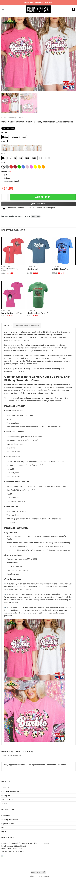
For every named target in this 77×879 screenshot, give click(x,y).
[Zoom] (4, 89)
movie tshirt (36, 216)
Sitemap (4, 803)
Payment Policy (7, 824)
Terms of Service (8, 799)
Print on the (6, 171)
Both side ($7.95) (12, 181)
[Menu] (2, 9)
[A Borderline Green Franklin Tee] (38, 295)
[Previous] (5, 54)
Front (8, 175)
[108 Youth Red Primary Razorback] (13, 251)
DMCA (3, 828)
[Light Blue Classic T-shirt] (63, 251)
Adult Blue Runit (32, 269)
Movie (20, 118)
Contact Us (5, 816)
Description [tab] (7, 325)
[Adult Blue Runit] (38, 251)
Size (3, 153)
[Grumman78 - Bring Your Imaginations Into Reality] (38, 9)
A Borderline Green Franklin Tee (38, 313)
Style (4, 141)
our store (21, 369)
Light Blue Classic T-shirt (61, 269)
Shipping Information (9, 820)
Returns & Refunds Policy (11, 792)
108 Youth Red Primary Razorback (9, 270)
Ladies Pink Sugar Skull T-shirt (12, 313)
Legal (3, 831)
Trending (12, 118)
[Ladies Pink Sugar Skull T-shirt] (13, 295)
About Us (5, 788)
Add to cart (43, 197)
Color (3, 162)
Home (3, 118)
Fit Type (4, 132)
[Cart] (73, 9)
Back (8, 178)
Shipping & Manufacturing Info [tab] (27, 325)
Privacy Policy (6, 796)
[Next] (71, 54)
